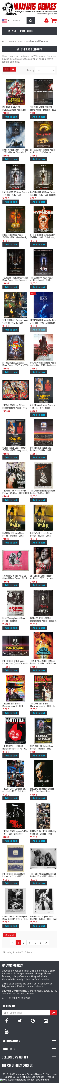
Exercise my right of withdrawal (33, 1079)
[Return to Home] (3, 41)
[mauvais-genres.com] (29, 8)
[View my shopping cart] (53, 20)
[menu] (46, 20)
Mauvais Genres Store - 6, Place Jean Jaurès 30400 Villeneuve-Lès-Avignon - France (31, 1075)
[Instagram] (46, 1020)
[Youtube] (6, 1031)
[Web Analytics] (8, 1079)
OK (53, 1012)
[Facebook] (6, 1020)
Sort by (31, 70)
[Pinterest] (33, 1020)
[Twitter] (20, 1020)
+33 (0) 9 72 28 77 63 (18, 998)
